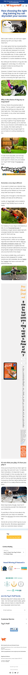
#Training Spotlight (14, 537)
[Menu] (1, 5)
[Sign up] (24, 610)
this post (10, 516)
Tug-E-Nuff (11, 201)
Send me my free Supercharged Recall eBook (23, 451)
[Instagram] (13, 673)
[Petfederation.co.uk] (14, 630)
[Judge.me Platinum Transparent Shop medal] (6, 584)
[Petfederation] (10, 568)
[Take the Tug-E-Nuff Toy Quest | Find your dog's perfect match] (14, 170)
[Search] (4, 5)
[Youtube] (15, 673)
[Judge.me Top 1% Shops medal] (19, 584)
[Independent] (17, 568)
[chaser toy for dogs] (14, 145)
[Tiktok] (18, 673)
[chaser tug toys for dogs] (14, 495)
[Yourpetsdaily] (24, 568)
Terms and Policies (14, 669)
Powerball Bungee (13, 228)
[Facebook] (10, 673)
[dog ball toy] (14, 88)
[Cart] (26, 5)
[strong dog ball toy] (14, 216)
